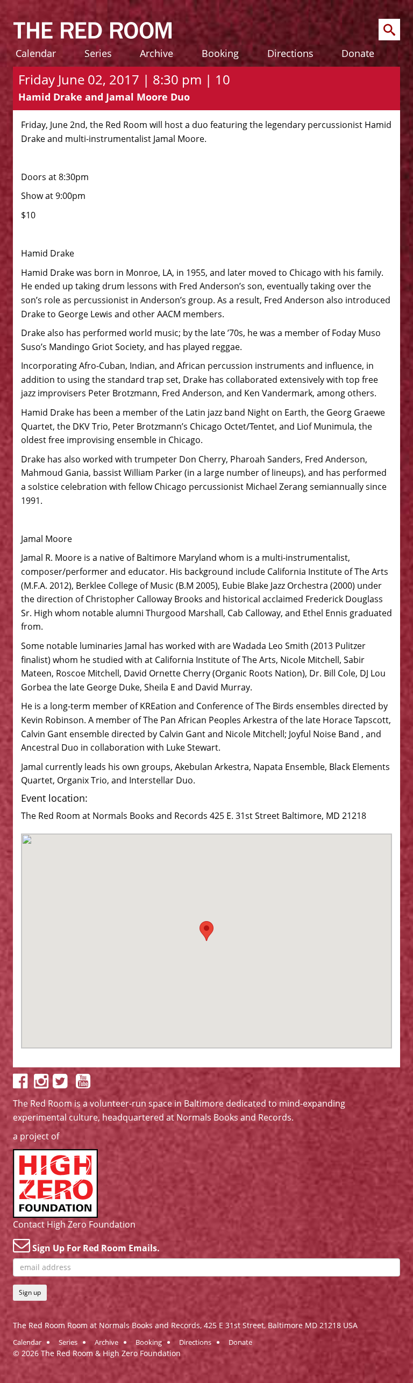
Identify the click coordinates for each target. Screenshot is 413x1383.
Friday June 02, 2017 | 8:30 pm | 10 (124, 79)
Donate (357, 53)
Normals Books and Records (233, 1117)
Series (98, 53)
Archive (156, 53)
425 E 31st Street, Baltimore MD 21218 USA (281, 1325)
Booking (220, 53)
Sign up (30, 1292)
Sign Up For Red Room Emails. (95, 1248)
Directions (290, 53)
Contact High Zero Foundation (74, 1224)
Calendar (36, 53)
